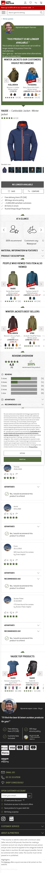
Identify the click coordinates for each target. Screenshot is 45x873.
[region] (22, 436)
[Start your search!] (41, 12)
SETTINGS (22, 453)
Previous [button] (3, 229)
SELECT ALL (22, 459)
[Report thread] (16, 474)
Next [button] (41, 229)
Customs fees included (13, 737)
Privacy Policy (33, 447)
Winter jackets (8, 19)
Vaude (4, 110)
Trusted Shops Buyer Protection (17, 209)
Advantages (9, 486)
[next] (38, 80)
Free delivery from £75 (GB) (16, 197)
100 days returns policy (14, 200)
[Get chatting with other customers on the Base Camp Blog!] (13, 819)
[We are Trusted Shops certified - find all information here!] (26, 737)
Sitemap (7, 862)
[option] (22, 141)
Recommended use (12, 579)
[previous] (6, 80)
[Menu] (3, 12)
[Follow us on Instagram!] (5, 819)
